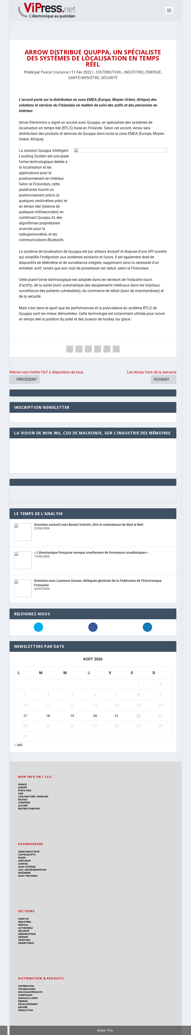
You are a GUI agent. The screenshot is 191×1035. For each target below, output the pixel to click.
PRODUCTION (25, 1010)
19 (72, 716)
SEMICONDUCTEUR (28, 851)
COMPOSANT (25, 995)
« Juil (18, 745)
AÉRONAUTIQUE (27, 934)
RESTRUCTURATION (29, 808)
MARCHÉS (42, 796)
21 (116, 716)
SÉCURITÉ (109, 78)
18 (48, 716)
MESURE (22, 1007)
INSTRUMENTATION (35, 870)
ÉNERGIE (23, 1001)
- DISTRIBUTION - (108, 72)
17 (25, 716)
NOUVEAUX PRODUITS (30, 992)
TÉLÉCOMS (24, 940)
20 (95, 716)
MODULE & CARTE (28, 998)
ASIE (20, 793)
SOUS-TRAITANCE (28, 876)
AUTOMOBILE (25, 928)
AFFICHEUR (24, 860)
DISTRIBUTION (26, 986)
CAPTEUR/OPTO (27, 854)
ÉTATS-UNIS (24, 790)
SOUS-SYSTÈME (27, 866)
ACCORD (23, 805)
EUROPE (22, 787)
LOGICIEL (23, 863)
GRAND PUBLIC (26, 943)
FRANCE (22, 784)
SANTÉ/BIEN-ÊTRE (83, 78)
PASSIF (22, 857)
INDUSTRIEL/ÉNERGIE (142, 72)
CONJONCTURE (26, 796)
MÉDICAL (23, 925)
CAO (20, 870)
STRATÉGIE (24, 802)
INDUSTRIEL (24, 922)
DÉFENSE (23, 937)
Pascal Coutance (54, 72)
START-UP (23, 919)
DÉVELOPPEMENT (28, 1004)
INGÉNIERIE (24, 873)
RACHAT (22, 799)
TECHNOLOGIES (26, 989)
